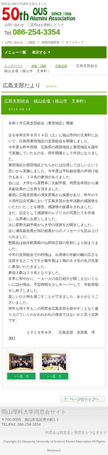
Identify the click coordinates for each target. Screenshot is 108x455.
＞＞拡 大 (21, 376)
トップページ (13, 66)
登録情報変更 (50, 42)
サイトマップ (75, 42)
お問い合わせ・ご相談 (20, 42)
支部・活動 (38, 66)
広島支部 (61, 66)
